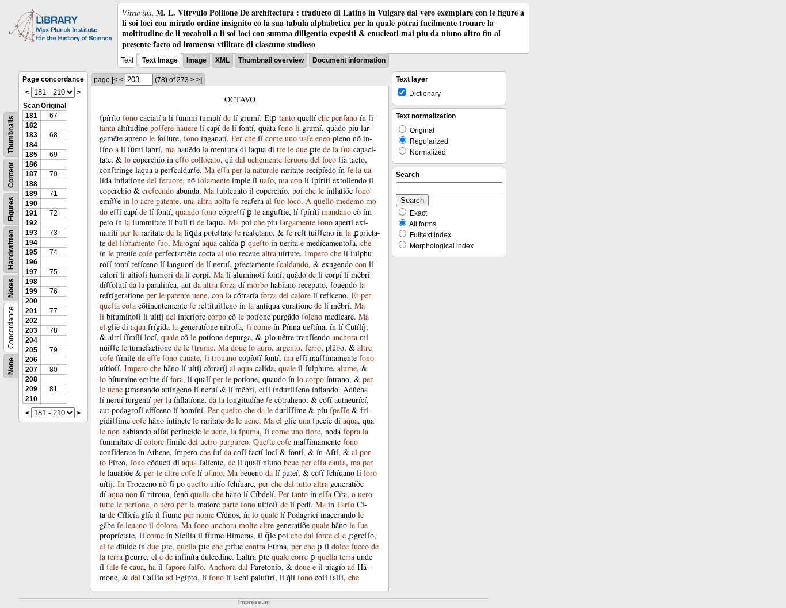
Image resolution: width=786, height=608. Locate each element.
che (323, 117)
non (114, 431)
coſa (129, 305)
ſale (112, 566)
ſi (248, 326)
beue (291, 462)
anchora (344, 337)
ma (170, 149)
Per (236, 138)
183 (31, 135)
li (297, 127)
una (189, 200)
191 (31, 213)
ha (152, 566)
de (227, 117)
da (179, 274)
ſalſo (196, 566)
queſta (110, 305)
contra (255, 546)
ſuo (279, 200)
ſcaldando (292, 264)
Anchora (222, 566)
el (102, 326)
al (269, 200)
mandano (336, 211)
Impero (316, 253)
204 (31, 340)
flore (313, 431)
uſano (213, 472)
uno (291, 138)
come (274, 138)
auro (264, 347)
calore (301, 295)
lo (127, 159)
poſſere (162, 127)
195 (31, 252)
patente (167, 200)
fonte (324, 535)
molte (248, 525)
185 (31, 155)
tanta (107, 127)
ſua (346, 149)
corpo (217, 316)
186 (31, 164)
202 (31, 321)
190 (31, 203)
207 (31, 369)
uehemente (264, 159)
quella (200, 493)
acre (147, 200)
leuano (136, 525)
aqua (209, 242)
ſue (362, 525)
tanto (287, 117)
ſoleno (312, 316)
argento (288, 347)
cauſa (337, 462)
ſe (350, 169)
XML (222, 60)
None (11, 366)
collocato (205, 159)
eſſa (223, 169)
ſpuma (249, 431)
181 (31, 115)
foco (329, 159)
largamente (297, 222)
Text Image (160, 60)
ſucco (360, 546)
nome (205, 514)
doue (238, 347)
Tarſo (345, 504)
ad (351, 566)
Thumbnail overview (271, 60)
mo (371, 200)
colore (154, 441)
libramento (137, 242)
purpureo (234, 441)
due (301, 149)
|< (114, 80)
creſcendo (158, 190)
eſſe (153, 357)
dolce (340, 546)
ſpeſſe (339, 410)
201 (31, 311)
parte (230, 504)
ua (367, 169)
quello (324, 200)
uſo (231, 253)
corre (299, 556)
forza (228, 284)
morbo (257, 284)
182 (31, 125)
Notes (11, 288)
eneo (322, 138)
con (296, 180)
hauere (186, 127)
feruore (296, 159)
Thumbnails (11, 134)
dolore (166, 525)
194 (31, 242)
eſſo (182, 159)
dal (240, 159)
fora (176, 379)
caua (136, 566)
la (205, 149)
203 (31, 330)
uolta (222, 200)
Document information (349, 60)
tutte (107, 504)
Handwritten (11, 250)
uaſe (306, 138)
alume (347, 368)
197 (31, 272)
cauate (190, 357)
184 (31, 145)
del (315, 159)
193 (31, 233)
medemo (350, 200)
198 (31, 282)
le (152, 138)
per (237, 169)
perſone (136, 504)
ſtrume (202, 347)
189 (31, 194)
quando (187, 211)
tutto (303, 483)
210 (31, 399)
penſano (344, 117)
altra (204, 200)
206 (31, 360)
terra (115, 556)
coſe (145, 253)
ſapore (175, 566)
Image (196, 60)
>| (199, 80)
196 (31, 262)
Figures (11, 209)
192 (31, 223)
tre (281, 149)
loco (294, 200)
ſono (130, 117)
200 (31, 301)
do (104, 211)
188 (31, 184)
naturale (265, 169)
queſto (258, 242)
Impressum (254, 602)
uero (365, 493)
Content (11, 175)
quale (169, 337)
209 (31, 389)
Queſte (264, 441)
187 (31, 174)
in (126, 200)
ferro (313, 347)
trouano (224, 357)
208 (31, 379)
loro (370, 472)
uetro (208, 441)
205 (31, 350)
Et (354, 295)
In (120, 483)
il (151, 525)
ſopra (351, 431)
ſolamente (213, 180)
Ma (209, 169)
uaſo (267, 180)
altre (364, 347)
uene (199, 295)
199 (31, 291)
